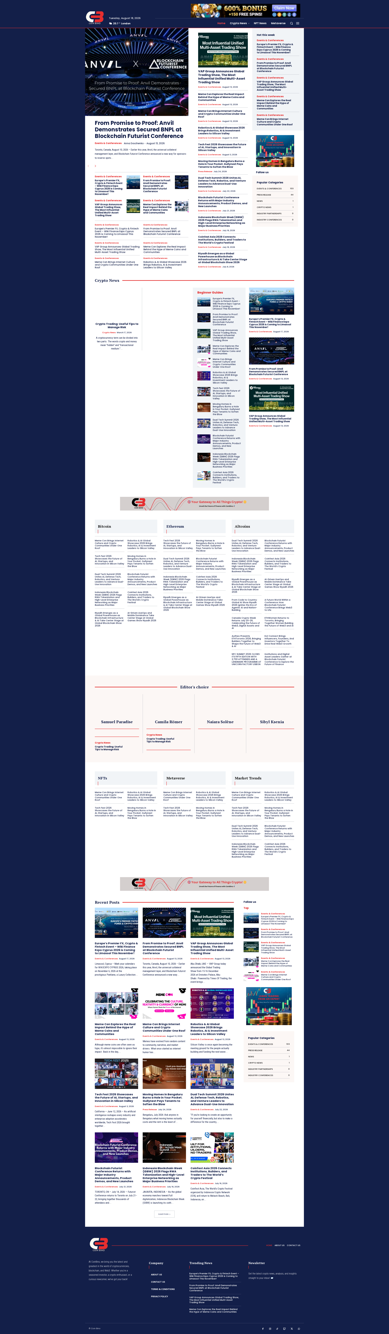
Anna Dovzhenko (134, 143)
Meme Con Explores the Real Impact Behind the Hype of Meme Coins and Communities (157, 208)
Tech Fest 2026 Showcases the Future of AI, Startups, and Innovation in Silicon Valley (222, 147)
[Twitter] (292, 1329)
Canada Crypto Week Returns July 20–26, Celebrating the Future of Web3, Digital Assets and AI (246, 623)
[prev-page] (88, 166)
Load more (163, 1214)
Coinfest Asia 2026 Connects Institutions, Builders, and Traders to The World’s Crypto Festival (222, 239)
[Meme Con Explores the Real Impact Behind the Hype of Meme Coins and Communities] (181, 206)
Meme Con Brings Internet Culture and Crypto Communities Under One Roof (116, 264)
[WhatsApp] (299, 1329)
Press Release (205, 171)
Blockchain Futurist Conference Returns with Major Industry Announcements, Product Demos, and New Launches (222, 202)
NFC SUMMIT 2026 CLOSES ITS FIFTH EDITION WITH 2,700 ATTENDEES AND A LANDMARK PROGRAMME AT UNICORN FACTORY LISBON (246, 659)
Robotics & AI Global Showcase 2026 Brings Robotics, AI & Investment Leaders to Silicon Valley (164, 264)
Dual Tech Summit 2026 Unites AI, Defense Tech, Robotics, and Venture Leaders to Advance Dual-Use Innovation (222, 182)
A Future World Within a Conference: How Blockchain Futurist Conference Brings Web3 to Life (278, 605)
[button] (291, 23)
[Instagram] (270, 1329)
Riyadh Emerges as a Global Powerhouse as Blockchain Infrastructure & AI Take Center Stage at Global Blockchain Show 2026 (222, 258)
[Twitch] (284, 1329)
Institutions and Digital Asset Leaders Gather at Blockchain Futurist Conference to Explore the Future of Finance (279, 659)
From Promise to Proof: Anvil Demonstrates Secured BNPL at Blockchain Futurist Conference (139, 129)
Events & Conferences (108, 143)
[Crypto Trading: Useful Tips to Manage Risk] (117, 303)
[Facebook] (263, 1329)
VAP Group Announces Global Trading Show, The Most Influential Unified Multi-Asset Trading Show (108, 210)
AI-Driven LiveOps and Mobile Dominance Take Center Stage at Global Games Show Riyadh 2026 (141, 616)
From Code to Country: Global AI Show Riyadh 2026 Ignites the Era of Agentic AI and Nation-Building (244, 605)
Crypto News (109, 332)
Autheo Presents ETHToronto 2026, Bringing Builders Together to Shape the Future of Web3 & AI (246, 641)
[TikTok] (277, 1329)
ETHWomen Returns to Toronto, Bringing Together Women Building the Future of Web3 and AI (279, 621)
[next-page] (95, 166)
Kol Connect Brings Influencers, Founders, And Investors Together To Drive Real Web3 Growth (279, 639)
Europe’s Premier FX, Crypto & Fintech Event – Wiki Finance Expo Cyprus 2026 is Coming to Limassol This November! (108, 187)
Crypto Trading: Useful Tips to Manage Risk (116, 325)
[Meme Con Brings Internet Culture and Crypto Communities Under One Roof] (203, 362)
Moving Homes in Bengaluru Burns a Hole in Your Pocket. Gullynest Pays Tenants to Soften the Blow (221, 164)
